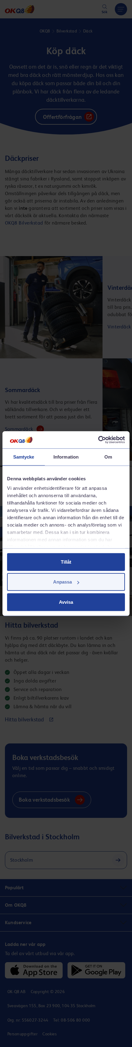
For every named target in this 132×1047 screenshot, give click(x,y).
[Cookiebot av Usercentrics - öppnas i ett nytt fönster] (98, 440)
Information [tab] (66, 456)
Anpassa (62, 581)
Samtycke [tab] (23, 456)
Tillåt (66, 561)
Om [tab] (108, 456)
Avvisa (66, 601)
